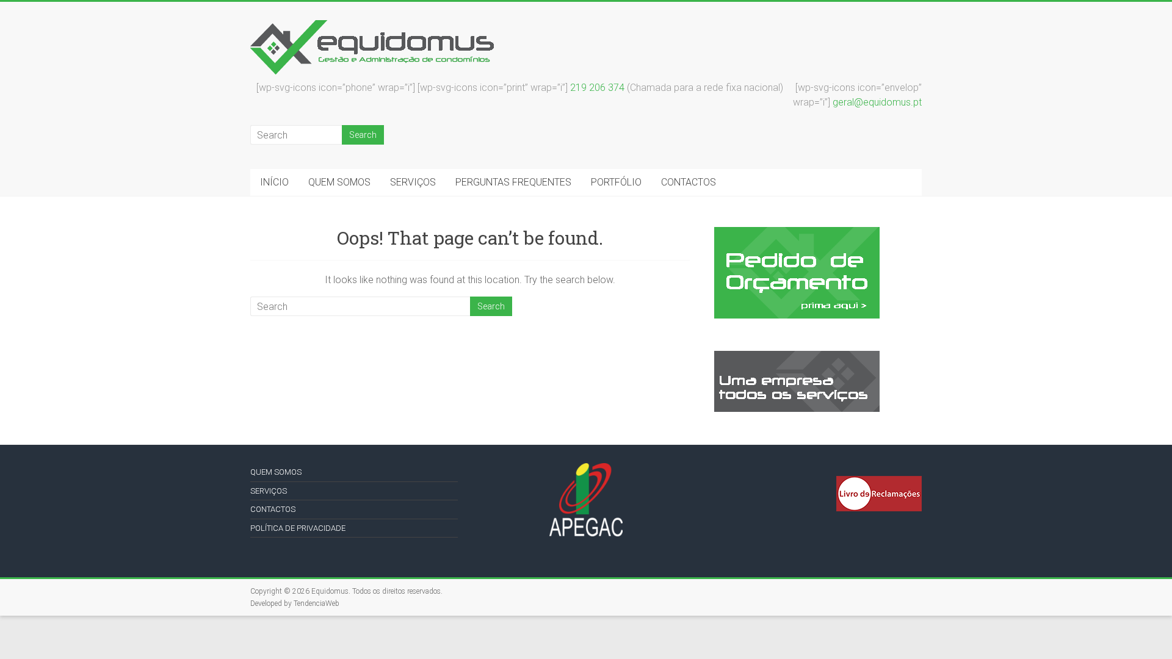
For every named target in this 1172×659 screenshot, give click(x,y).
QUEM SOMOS (339, 182)
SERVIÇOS (413, 182)
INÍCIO (274, 182)
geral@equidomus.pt (877, 102)
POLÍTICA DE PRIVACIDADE (297, 528)
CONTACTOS (688, 182)
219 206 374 (597, 87)
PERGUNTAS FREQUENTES (513, 182)
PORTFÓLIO (616, 182)
